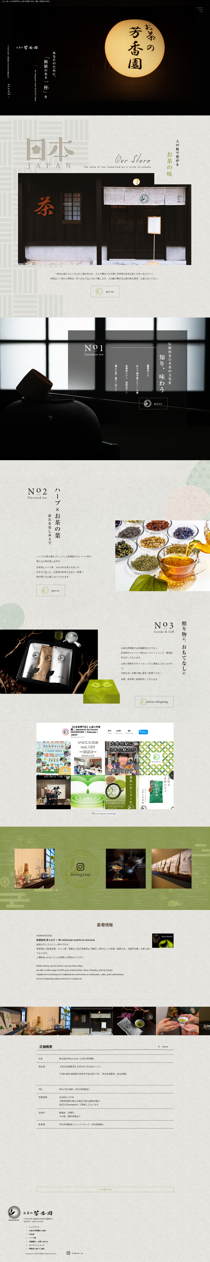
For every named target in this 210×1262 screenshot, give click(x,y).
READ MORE (105, 291)
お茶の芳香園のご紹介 (37, 1231)
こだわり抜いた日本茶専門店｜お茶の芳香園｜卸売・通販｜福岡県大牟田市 (25, 1)
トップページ (34, 1227)
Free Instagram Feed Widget (104, 814)
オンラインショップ (37, 1245)
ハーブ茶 (32, 1238)
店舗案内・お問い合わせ (38, 1242)
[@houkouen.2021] (65, 732)
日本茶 (31, 1234)
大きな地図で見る (105, 1190)
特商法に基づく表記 (37, 1249)
